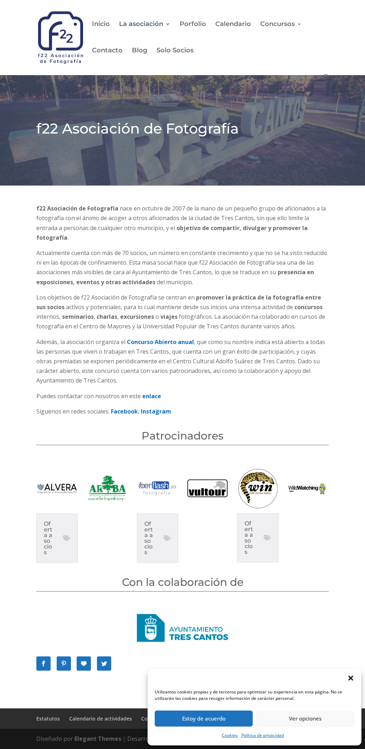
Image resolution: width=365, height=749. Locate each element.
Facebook (124, 411)
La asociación (141, 24)
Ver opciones (305, 718)
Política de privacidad (262, 735)
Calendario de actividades (100, 718)
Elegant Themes (97, 739)
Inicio (101, 24)
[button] (350, 678)
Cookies (230, 735)
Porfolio (193, 24)
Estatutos (48, 718)
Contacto (107, 51)
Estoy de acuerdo (204, 718)
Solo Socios (175, 51)
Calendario (233, 24)
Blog (139, 51)
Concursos (277, 24)
